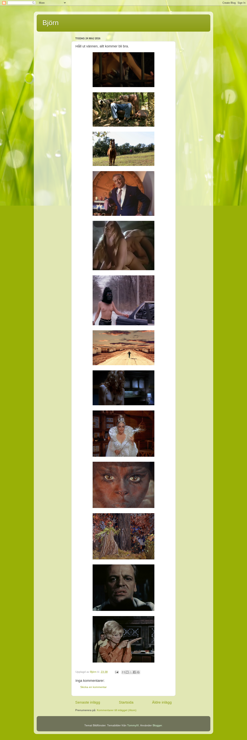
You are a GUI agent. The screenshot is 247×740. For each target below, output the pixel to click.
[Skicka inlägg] (116, 671)
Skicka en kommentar (93, 687)
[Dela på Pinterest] (138, 672)
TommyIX (133, 725)
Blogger (157, 725)
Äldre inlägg (162, 702)
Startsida (126, 702)
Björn (50, 23)
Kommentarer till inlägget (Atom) (116, 710)
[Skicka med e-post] (123, 672)
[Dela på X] (131, 672)
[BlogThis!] (127, 672)
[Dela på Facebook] (134, 672)
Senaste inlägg (87, 702)
